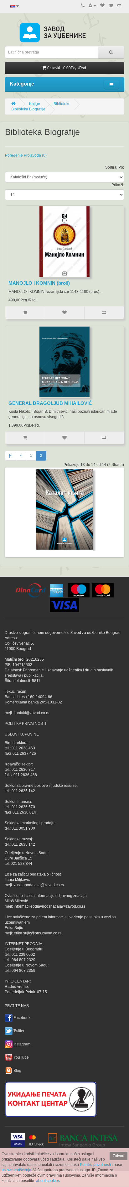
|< (10, 455)
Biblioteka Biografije (28, 109)
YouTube (21, 1057)
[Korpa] (111, 5)
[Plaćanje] (119, 5)
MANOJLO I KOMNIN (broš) (39, 283)
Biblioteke (62, 104)
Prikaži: (117, 185)
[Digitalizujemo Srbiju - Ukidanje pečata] (50, 1098)
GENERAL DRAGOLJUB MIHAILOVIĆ (50, 403)
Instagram (21, 1044)
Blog (17, 1070)
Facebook (21, 1018)
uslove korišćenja (16, 1170)
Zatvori (118, 1156)
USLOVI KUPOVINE (22, 734)
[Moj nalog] (92, 5)
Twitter (18, 1031)
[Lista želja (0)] (102, 5)
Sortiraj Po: (114, 167)
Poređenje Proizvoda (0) (26, 155)
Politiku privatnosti (95, 1164)
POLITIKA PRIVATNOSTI (25, 723)
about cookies (48, 1181)
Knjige (34, 104)
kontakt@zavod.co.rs (31, 713)
